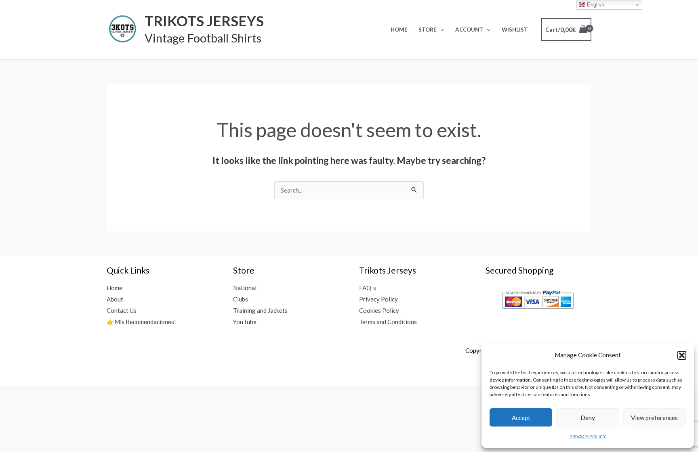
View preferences (654, 417)
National (244, 287)
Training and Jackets (260, 310)
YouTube (244, 321)
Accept (521, 417)
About (115, 299)
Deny (587, 417)
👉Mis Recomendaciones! (141, 321)
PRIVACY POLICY (588, 436)
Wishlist (515, 29)
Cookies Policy (379, 310)
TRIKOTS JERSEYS (204, 20)
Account (469, 29)
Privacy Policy (378, 299)
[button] (682, 355)
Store (427, 29)
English (594, 5)
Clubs (240, 299)
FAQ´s (367, 287)
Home (399, 29)
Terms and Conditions (388, 321)
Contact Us (122, 310)
